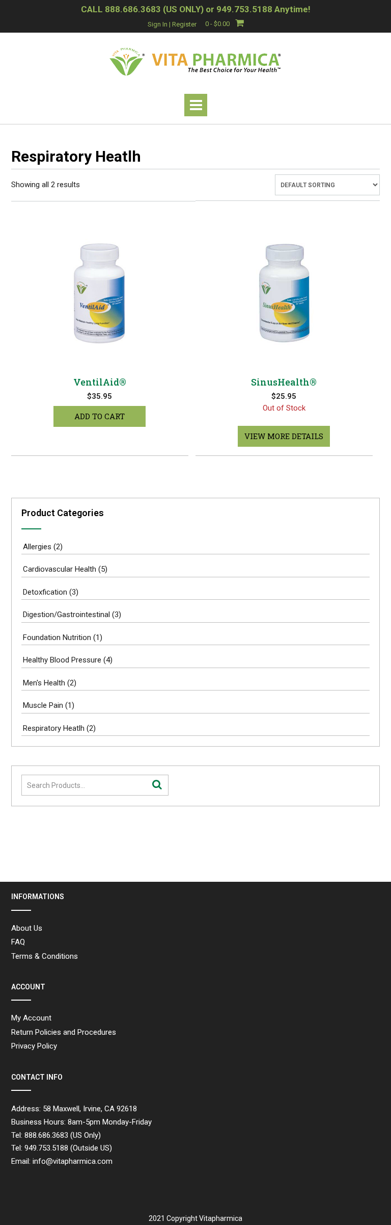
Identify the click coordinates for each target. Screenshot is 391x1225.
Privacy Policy (34, 1046)
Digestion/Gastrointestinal (66, 614)
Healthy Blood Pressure (62, 660)
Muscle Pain (43, 705)
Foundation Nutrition (57, 637)
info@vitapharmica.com (73, 1161)
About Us (26, 928)
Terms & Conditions (44, 956)
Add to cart (99, 416)
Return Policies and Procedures (63, 1032)
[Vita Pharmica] (195, 61)
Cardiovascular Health (59, 569)
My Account (31, 1018)
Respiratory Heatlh (54, 728)
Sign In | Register (172, 24)
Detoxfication (45, 592)
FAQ (18, 942)
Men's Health (44, 682)
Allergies (37, 546)
